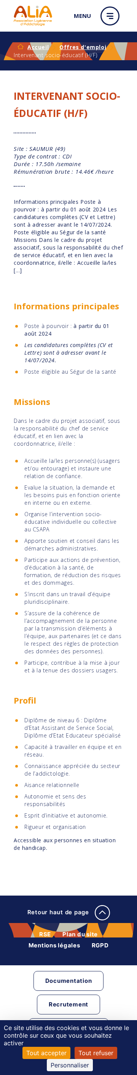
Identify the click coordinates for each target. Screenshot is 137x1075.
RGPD (100, 945)
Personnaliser (70, 1065)
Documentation (68, 980)
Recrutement (68, 1004)
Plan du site (80, 934)
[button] (111, 16)
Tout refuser (95, 1053)
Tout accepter (46, 1053)
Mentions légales (54, 945)
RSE (45, 934)
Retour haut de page (59, 912)
